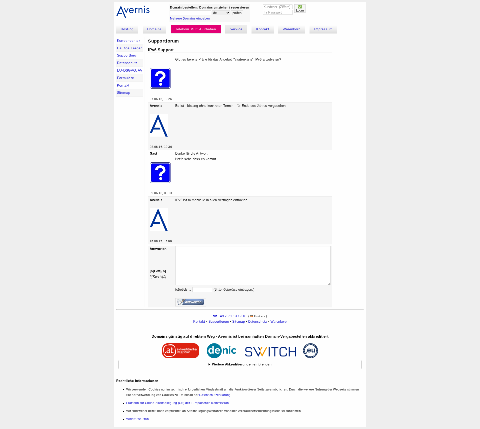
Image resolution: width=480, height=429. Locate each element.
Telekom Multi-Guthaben (195, 29)
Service (236, 29)
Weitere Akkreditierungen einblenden (242, 364)
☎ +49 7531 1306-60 (229, 316)
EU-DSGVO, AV (129, 70)
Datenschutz (127, 63)
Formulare (125, 78)
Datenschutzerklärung (214, 395)
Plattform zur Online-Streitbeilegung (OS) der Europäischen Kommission (177, 403)
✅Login (300, 8)
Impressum (323, 29)
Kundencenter (128, 41)
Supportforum (128, 55)
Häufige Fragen (130, 48)
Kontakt (262, 29)
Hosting (127, 29)
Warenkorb (291, 29)
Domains (154, 29)
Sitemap (123, 93)
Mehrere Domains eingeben (190, 18)
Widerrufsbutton (137, 419)
